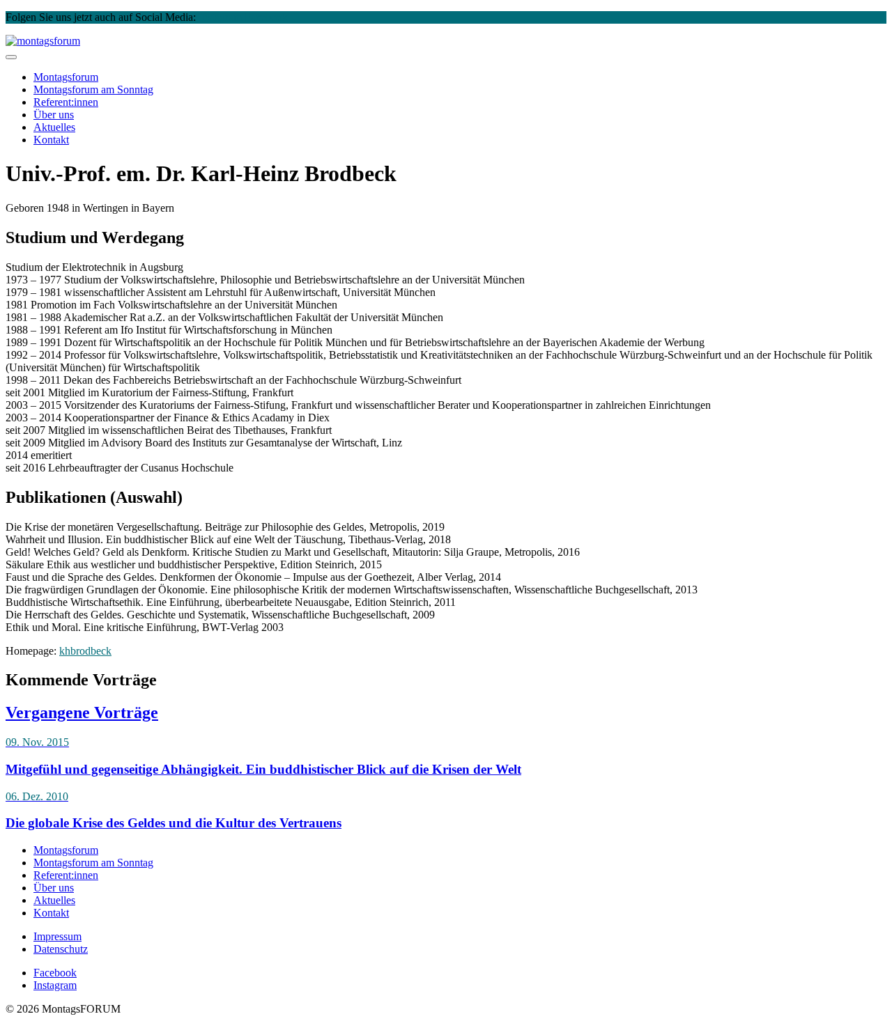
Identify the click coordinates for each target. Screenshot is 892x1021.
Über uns (53, 114)
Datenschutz (60, 949)
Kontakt (51, 140)
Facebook (266, 17)
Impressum (57, 936)
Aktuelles (54, 127)
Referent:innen (65, 102)
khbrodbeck (85, 651)
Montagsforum (65, 77)
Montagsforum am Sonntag (93, 862)
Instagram (220, 17)
